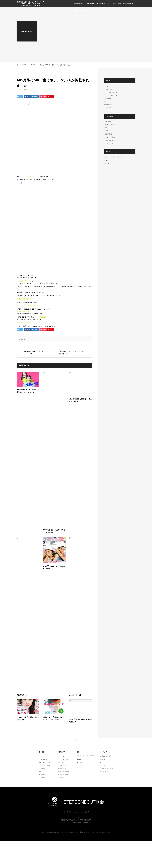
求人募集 (102, 759)
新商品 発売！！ (22, 695)
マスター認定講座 (109, 140)
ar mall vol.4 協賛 (75, 695)
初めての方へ (78, 3)
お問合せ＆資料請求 (80, 11)
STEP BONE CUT (23, 311)
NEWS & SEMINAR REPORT (112, 157)
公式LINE (103, 765)
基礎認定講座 (108, 134)
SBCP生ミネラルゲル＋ (30, 176)
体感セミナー (108, 128)
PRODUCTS (107, 101)
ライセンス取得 (105, 3)
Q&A (101, 762)
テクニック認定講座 (110, 137)
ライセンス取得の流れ (110, 95)
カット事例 (107, 98)
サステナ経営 (108, 89)
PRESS (106, 163)
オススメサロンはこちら (24, 323)
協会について (117, 3)
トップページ (108, 86)
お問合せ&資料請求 (105, 756)
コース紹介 (107, 121)
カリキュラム (108, 131)
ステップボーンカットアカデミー (28, 306)
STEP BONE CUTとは (110, 92)
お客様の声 (107, 108)
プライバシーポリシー (106, 768)
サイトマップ (104, 771)
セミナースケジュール (110, 124)
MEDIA (26, 89)
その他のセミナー (109, 143)
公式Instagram (128, 3)
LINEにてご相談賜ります (25, 299)
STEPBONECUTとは (91, 3)
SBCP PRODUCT (40, 317)
